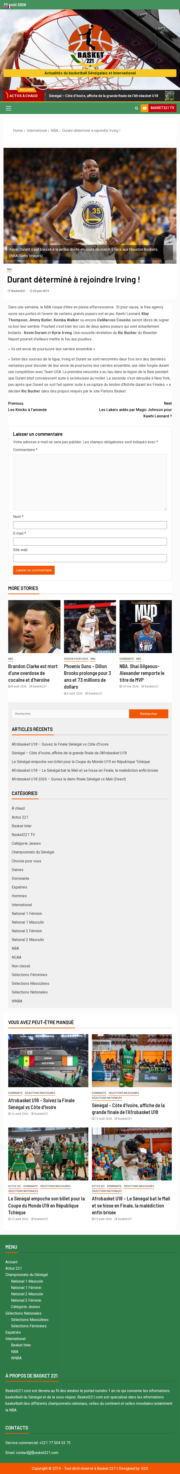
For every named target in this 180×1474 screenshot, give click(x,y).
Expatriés (19, 887)
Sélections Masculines (30, 983)
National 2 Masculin (28, 939)
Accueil (11, 1262)
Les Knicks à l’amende (27, 406)
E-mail (19, 533)
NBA (9, 269)
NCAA (16, 957)
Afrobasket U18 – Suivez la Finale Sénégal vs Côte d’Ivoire (60, 744)
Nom (18, 516)
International (22, 905)
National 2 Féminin (27, 931)
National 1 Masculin (28, 922)
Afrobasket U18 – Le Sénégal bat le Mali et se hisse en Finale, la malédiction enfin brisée (85, 770)
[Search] (136, 108)
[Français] (10, 6)
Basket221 (18, 291)
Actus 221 (20, 817)
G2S (144, 1468)
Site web (20, 550)
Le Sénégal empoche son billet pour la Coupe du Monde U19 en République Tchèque (81, 761)
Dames (17, 870)
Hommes (19, 896)
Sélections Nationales (30, 992)
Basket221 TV (23, 834)
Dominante (127, 659)
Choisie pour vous (76, 659)
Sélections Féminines (29, 975)
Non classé (21, 966)
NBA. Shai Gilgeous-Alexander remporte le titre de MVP (142, 673)
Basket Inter (22, 826)
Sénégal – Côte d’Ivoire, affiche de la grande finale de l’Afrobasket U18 (73, 96)
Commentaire (25, 450)
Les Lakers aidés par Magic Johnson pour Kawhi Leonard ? (135, 409)
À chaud (18, 808)
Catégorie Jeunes (26, 843)
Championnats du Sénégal (33, 852)
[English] (6, 6)
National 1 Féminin (27, 913)
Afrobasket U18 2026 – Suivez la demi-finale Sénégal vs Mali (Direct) (69, 779)
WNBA (17, 1001)
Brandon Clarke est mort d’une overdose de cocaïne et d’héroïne (33, 673)
